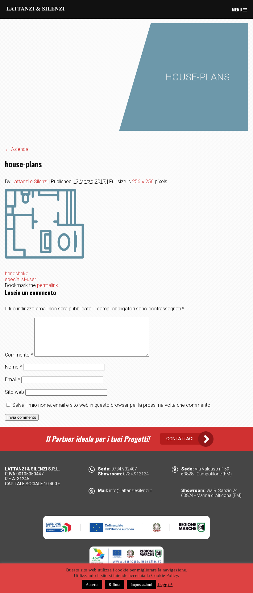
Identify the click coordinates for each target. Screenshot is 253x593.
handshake (16, 273)
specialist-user (20, 279)
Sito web (14, 392)
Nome (13, 367)
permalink (47, 285)
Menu (237, 9)
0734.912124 (136, 473)
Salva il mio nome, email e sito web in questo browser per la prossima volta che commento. (112, 405)
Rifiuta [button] (114, 584)
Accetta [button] (92, 584)
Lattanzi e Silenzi (30, 181)
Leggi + (165, 584)
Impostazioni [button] (141, 584)
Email (12, 379)
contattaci (179, 439)
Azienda (16, 149)
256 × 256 (143, 181)
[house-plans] (44, 261)
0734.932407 (124, 468)
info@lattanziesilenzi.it (130, 490)
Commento (19, 355)
